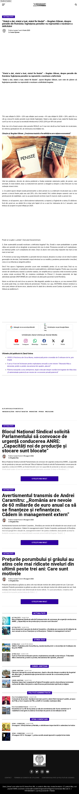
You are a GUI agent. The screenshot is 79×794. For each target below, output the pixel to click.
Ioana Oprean (14, 32)
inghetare (33, 411)
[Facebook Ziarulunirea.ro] (31, 772)
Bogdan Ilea (14, 458)
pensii (41, 411)
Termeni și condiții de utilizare (26, 777)
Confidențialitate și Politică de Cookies (58, 777)
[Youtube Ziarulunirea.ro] (47, 772)
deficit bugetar (22, 411)
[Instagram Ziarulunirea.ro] (42, 772)
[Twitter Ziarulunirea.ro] (37, 772)
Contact (8, 777)
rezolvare (49, 411)
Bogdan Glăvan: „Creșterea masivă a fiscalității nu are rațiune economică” (41, 133)
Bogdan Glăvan (8, 411)
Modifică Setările (6, 1)
